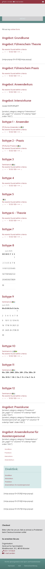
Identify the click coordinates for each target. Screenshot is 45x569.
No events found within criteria (14, 49)
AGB (19, 566)
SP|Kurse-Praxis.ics (9, 146)
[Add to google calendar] (21, 127)
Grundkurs (8, 449)
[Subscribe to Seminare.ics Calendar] (14, 164)
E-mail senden (9, 553)
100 (14, 52)
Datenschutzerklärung (30, 566)
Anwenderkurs (9, 460)
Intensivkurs (9, 456)
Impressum (11, 566)
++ (19, 52)
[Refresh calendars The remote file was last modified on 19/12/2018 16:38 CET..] (16, 351)
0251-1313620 (9, 551)
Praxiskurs (8, 453)
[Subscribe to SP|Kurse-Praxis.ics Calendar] (20, 146)
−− (5, 52)
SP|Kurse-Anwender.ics (11, 127)
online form (15, 29)
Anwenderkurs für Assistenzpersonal (17, 485)
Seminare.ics (7, 164)
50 (12, 52)
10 (10, 52)
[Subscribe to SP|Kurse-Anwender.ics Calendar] (23, 127)
